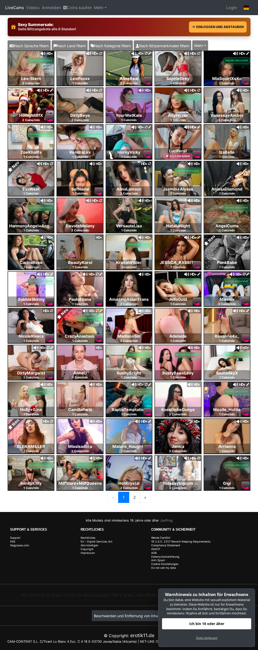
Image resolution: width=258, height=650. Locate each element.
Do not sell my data (163, 568)
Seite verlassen (206, 638)
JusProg (166, 520)
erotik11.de (142, 635)
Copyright (87, 549)
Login (231, 7)
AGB (154, 553)
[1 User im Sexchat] (178, 104)
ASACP (155, 549)
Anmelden (51, 7)
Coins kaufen (79, 7)
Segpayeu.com (19, 545)
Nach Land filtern (71, 46)
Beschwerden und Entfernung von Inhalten (129, 616)
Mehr (99, 7)
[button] (246, 7)
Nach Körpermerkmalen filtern (164, 46)
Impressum (88, 553)
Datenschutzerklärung (165, 556)
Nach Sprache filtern (31, 46)
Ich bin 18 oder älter (206, 623)
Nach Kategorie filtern (112, 46)
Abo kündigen (89, 545)
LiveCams (14, 7)
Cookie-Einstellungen (164, 564)
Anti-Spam (158, 560)
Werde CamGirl (160, 537)
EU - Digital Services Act (96, 541)
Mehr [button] (198, 45)
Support (15, 537)
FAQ (12, 541)
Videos (32, 7)
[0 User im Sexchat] (31, 67)
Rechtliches (88, 537)
